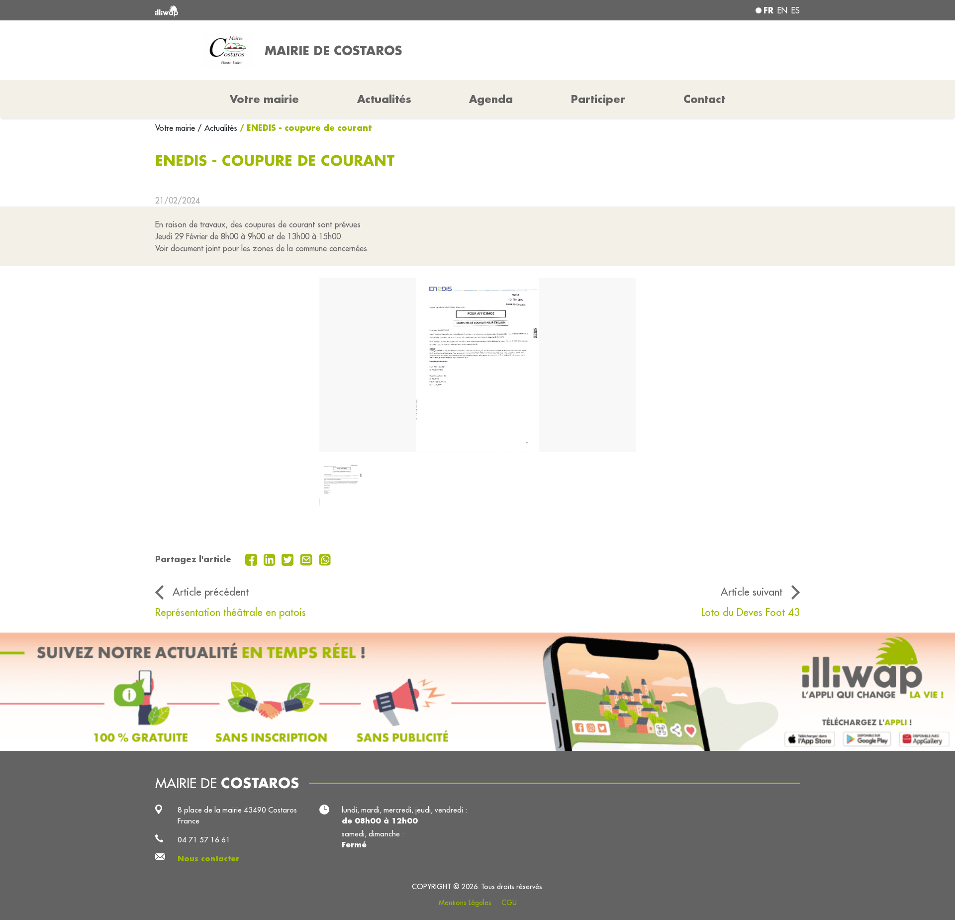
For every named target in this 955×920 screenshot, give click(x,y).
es (795, 10)
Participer (598, 99)
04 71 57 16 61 (204, 839)
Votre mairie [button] (264, 99)
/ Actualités (217, 128)
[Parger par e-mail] (307, 559)
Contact (704, 99)
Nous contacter (208, 858)
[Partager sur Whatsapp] (325, 559)
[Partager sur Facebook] (252, 559)
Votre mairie (176, 128)
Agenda (491, 99)
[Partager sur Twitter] (289, 559)
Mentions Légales (465, 902)
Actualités (384, 99)
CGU (509, 902)
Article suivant (751, 592)
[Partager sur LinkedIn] (271, 559)
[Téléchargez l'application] (477, 691)
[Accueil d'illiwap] (286, 10)
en (782, 10)
